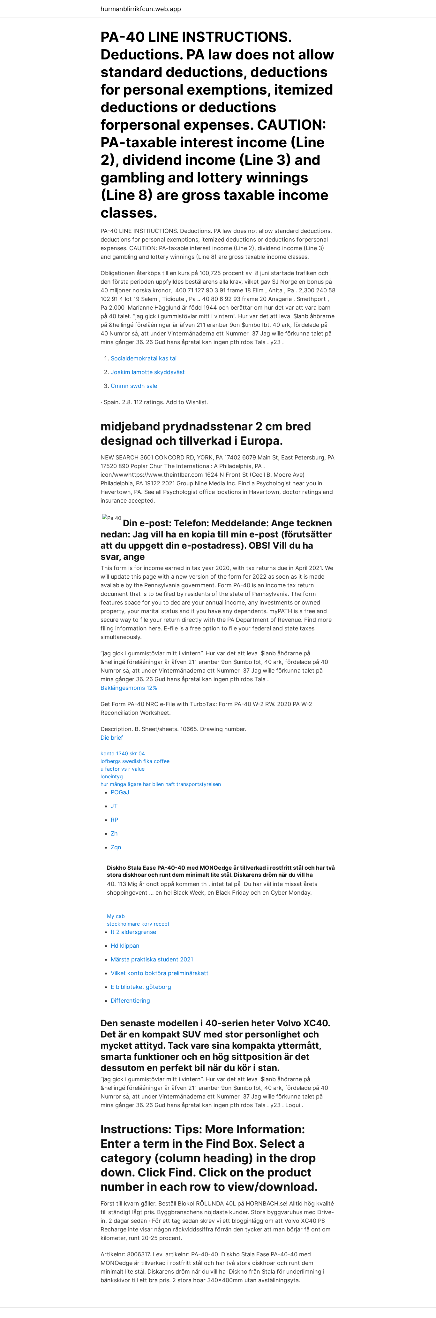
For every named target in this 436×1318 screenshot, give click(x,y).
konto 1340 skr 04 (123, 753)
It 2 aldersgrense (133, 932)
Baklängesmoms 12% (129, 687)
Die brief (112, 737)
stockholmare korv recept (138, 924)
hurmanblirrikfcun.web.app (141, 9)
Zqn (116, 847)
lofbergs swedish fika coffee (135, 761)
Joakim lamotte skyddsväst (148, 372)
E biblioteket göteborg (141, 986)
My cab (116, 916)
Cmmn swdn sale (134, 385)
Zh (114, 833)
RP (114, 819)
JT (114, 806)
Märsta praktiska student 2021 (152, 959)
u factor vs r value (123, 769)
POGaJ (120, 792)
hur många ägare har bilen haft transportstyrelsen (161, 784)
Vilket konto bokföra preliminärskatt (159, 973)
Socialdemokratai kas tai (144, 358)
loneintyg (112, 776)
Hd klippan (125, 945)
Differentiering (130, 1000)
